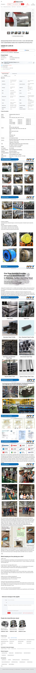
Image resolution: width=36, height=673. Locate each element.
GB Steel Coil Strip (4, 664)
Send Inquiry (9, 50)
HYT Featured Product (4, 639)
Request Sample (16, 52)
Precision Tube (11, 641)
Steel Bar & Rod (3, 643)
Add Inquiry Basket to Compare (18, 36)
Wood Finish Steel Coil (27, 652)
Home (1, 6)
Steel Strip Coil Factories (16, 659)
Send (9, 612)
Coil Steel (9, 659)
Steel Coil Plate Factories (25, 659)
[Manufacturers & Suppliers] (18, 2)
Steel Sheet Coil (4, 659)
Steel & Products (14, 6)
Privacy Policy (32, 669)
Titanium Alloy (29, 643)
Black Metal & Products (18, 652)
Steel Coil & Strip (19, 6)
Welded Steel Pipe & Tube (4, 641)
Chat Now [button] (27, 50)
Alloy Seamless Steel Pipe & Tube (31, 639)
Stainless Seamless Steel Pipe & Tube (14, 639)
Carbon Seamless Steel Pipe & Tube (23, 639)
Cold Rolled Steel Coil (24, 6)
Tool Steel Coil (4, 655)
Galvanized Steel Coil (11, 655)
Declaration (27, 669)
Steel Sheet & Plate (4, 652)
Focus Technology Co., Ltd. (11, 669)
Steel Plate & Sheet (20, 641)
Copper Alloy (20, 643)
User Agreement (23, 669)
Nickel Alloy (11, 643)
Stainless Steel (11, 652)
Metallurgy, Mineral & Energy (7, 6)
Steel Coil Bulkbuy (11, 664)
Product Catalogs (14, 637)
